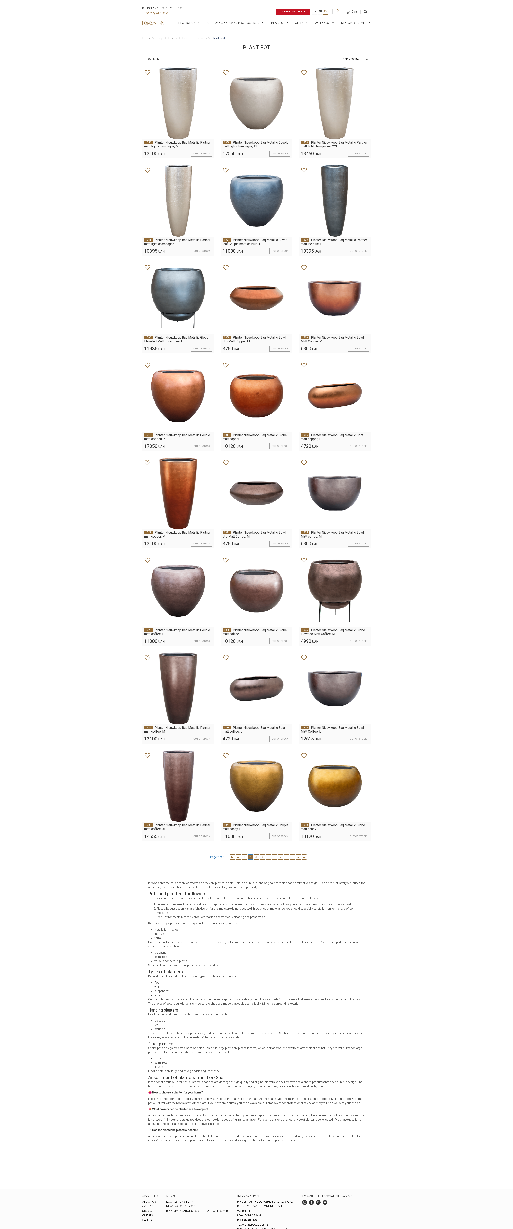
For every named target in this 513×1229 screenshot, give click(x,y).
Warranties (244, 1211)
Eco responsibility (179, 1201)
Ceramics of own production (233, 22)
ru (320, 11)
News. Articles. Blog (180, 1206)
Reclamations (247, 1220)
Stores (147, 1211)
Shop (159, 38)
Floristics (187, 22)
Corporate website (293, 11)
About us (149, 1201)
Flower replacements (252, 1224)
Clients (147, 1215)
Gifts (299, 22)
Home (146, 38)
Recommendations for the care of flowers (197, 1211)
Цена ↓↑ (366, 59)
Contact (148, 1206)
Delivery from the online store (260, 1206)
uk (314, 11)
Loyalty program (249, 1215)
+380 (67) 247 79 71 (155, 13)
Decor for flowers (194, 38)
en (325, 11)
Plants (277, 22)
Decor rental (353, 22)
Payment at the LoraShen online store (265, 1201)
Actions (322, 22)
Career (147, 1220)
